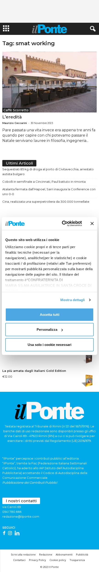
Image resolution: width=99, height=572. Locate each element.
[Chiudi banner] (92, 223)
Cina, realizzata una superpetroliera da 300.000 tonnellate (45, 201)
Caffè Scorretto (16, 110)
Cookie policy (58, 560)
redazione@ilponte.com (20, 516)
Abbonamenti (64, 554)
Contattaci (19, 560)
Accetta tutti (49, 314)
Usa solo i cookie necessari (49, 344)
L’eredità (12, 117)
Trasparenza (77, 560)
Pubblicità (82, 554)
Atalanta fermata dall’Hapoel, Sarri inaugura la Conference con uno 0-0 (49, 191)
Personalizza (47, 329)
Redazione (45, 554)
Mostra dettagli (72, 300)
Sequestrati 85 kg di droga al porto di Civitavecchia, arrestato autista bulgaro (48, 171)
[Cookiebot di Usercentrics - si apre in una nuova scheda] (62, 224)
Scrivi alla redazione (23, 554)
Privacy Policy (37, 560)
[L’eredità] (49, 82)
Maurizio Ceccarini (14, 123)
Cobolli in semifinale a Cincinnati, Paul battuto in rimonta (44, 181)
